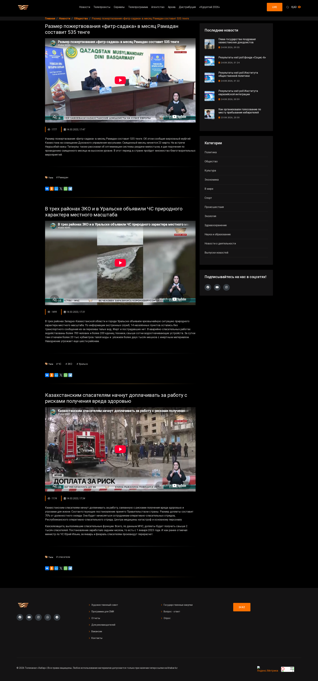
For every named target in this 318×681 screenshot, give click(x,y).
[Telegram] (70, 189)
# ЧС (58, 364)
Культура (210, 170)
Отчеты (95, 618)
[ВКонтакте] (47, 189)
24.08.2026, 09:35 (230, 47)
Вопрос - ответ (172, 611)
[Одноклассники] (52, 189)
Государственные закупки (178, 605)
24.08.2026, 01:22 (230, 81)
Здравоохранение (216, 225)
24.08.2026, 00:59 (230, 99)
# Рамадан (62, 177)
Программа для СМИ (102, 611)
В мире (209, 188)
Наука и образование (218, 234)
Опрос (167, 618)
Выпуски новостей (216, 252)
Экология (210, 216)
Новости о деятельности (220, 243)
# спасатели (63, 557)
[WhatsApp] (66, 189)
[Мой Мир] (56, 189)
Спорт (208, 197)
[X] (61, 189)
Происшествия (214, 207)
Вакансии (96, 631)
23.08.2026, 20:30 (230, 117)
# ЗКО (68, 364)
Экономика (212, 179)
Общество (211, 161)
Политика (211, 152)
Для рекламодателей (103, 624)
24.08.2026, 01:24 (230, 63)
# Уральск (82, 364)
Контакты (96, 638)
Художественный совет (104, 605)
